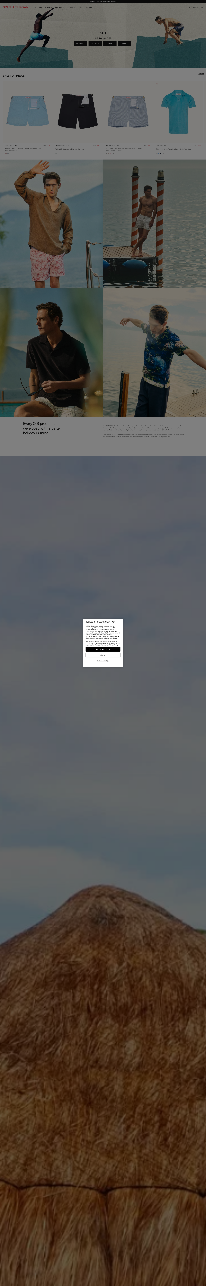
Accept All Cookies (103, 649)
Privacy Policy (90, 643)
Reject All (103, 655)
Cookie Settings (103, 661)
